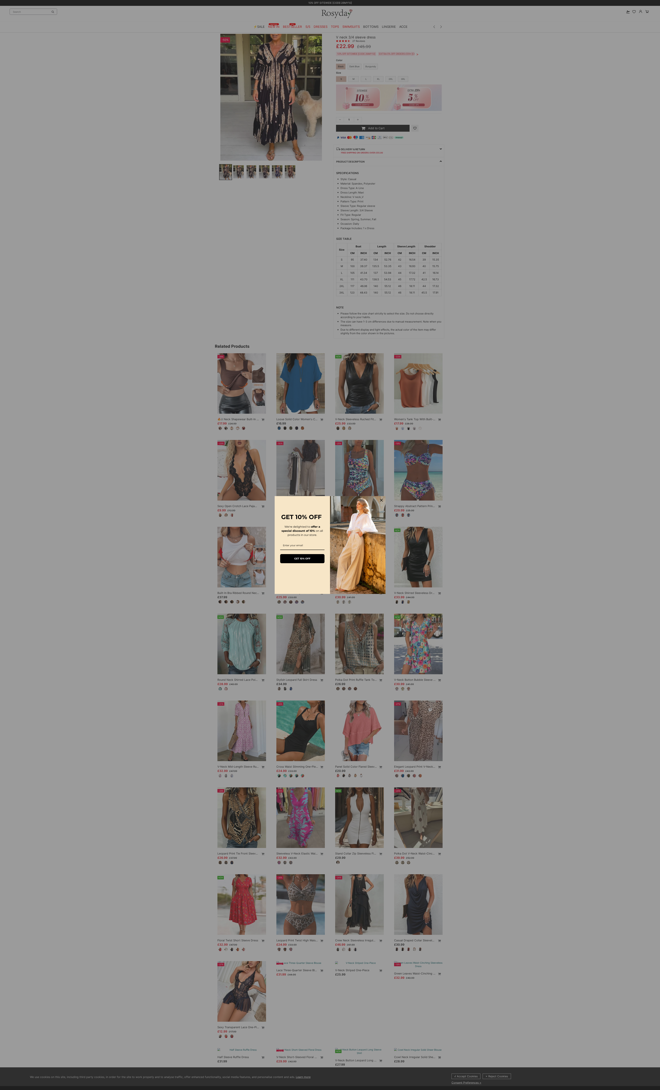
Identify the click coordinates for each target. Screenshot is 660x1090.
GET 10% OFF (302, 558)
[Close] (381, 500)
